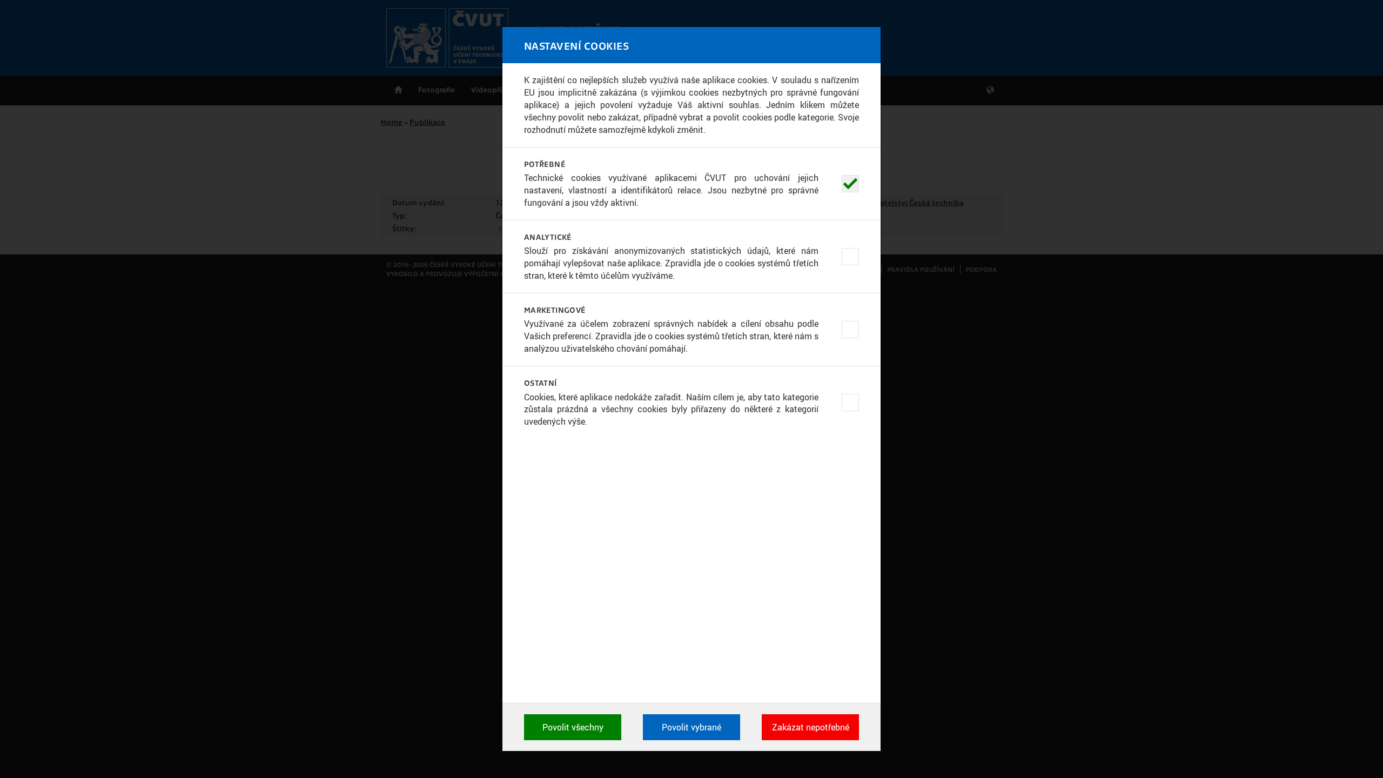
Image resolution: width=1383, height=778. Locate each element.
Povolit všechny (572, 727)
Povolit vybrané (691, 727)
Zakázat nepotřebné (810, 727)
